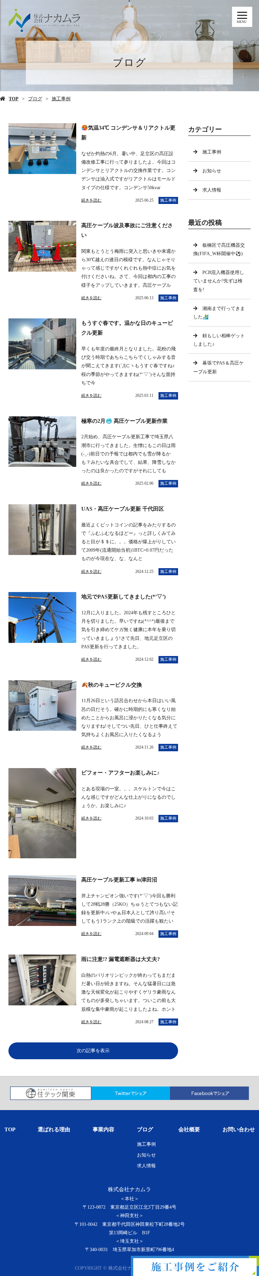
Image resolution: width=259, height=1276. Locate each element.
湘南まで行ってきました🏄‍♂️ (219, 312)
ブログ (35, 98)
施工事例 (61, 98)
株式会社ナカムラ (129, 1189)
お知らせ (211, 170)
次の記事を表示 (93, 1050)
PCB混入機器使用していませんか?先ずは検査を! (218, 281)
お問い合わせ (239, 1129)
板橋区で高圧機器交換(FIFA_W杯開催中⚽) (219, 249)
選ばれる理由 (54, 1129)
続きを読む (91, 200)
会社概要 (189, 1129)
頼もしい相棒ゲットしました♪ (219, 340)
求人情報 (211, 190)
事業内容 (103, 1129)
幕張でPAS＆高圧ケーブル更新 (218, 367)
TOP (14, 98)
